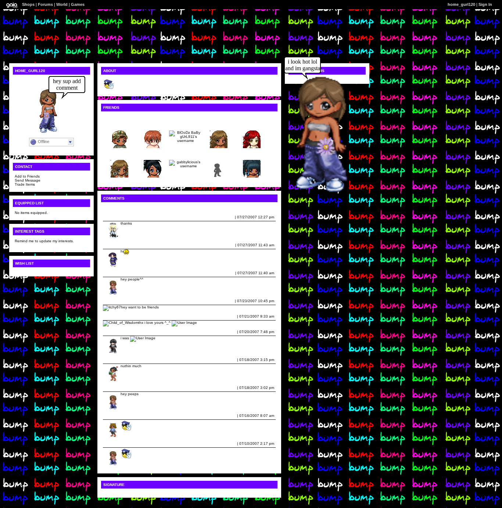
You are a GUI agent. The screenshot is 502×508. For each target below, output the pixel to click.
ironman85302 (117, 217)
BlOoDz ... (185, 125)
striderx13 (152, 125)
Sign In (485, 4)
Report (228, 217)
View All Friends (117, 117)
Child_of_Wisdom (120, 316)
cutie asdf (218, 125)
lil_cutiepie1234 (118, 416)
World (62, 4)
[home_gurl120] (312, 192)
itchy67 (111, 301)
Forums (45, 4)
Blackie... (119, 125)
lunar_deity (114, 245)
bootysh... (152, 154)
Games (78, 4)
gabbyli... (186, 154)
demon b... (218, 154)
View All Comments (120, 208)
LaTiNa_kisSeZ (118, 360)
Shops (28, 4)
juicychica (119, 154)
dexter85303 (115, 332)
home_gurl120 (117, 273)
